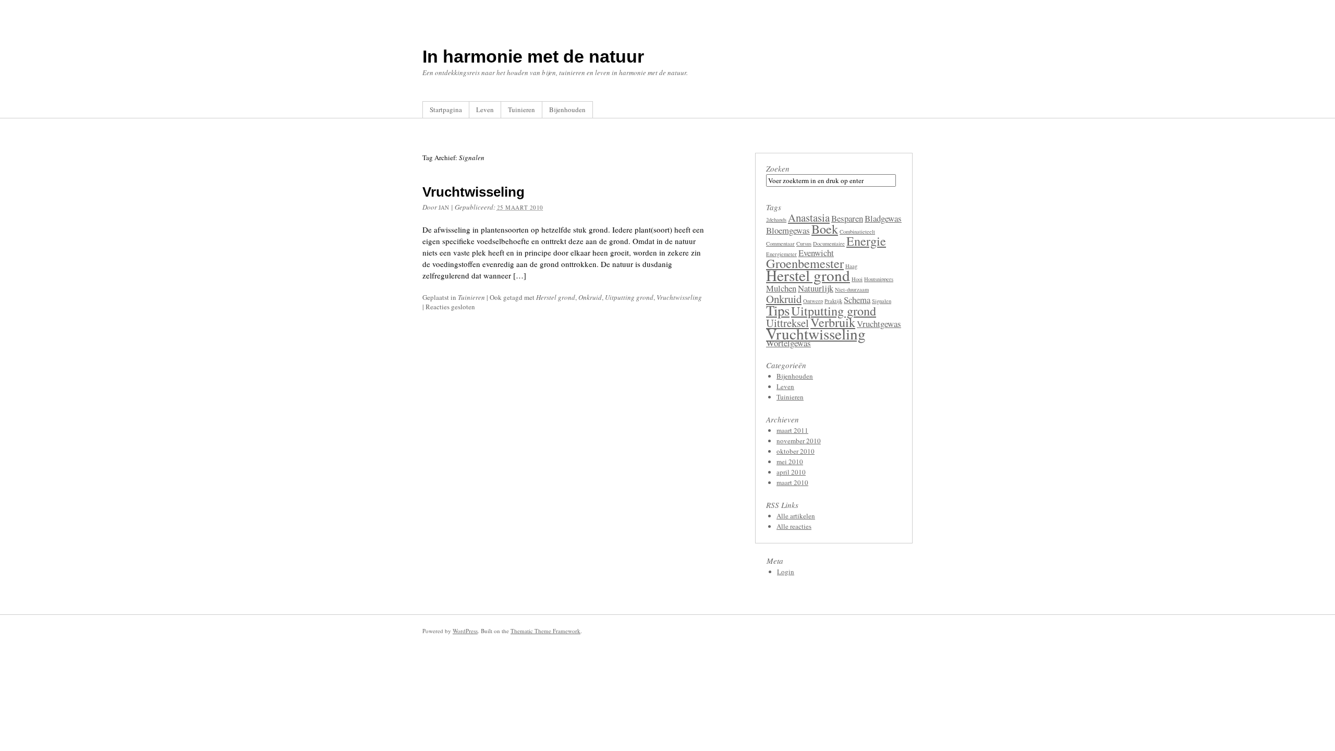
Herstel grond (555, 297)
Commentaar (780, 243)
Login (785, 571)
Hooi (857, 279)
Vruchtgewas (879, 324)
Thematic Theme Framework (545, 631)
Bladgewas (883, 218)
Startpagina (446, 109)
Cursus (803, 243)
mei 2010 (789, 461)
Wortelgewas (788, 343)
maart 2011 (792, 430)
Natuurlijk (815, 288)
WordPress (465, 631)
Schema (857, 300)
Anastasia (809, 217)
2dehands (776, 219)
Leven (485, 109)
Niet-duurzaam (852, 289)
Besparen (847, 218)
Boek (824, 228)
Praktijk (833, 301)
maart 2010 (792, 482)
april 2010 (791, 472)
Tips (778, 310)
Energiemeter (781, 254)
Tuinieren (521, 109)
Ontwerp (813, 301)
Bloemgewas (788, 230)
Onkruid (590, 297)
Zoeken (778, 168)
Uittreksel (787, 323)
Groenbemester (805, 263)
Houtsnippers (878, 279)
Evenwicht (816, 253)
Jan (444, 207)
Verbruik (832, 322)
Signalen (881, 301)
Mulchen (781, 288)
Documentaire (829, 243)
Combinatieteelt (857, 231)
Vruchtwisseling (473, 192)
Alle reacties (793, 526)
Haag (851, 266)
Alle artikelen (795, 515)
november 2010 (798, 440)
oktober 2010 (795, 451)
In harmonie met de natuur (533, 56)
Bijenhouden (567, 109)
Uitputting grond (629, 297)
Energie (866, 240)
